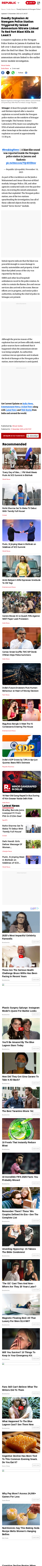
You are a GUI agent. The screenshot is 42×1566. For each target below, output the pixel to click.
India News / (11, 9)
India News (5, 68)
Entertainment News (9, 587)
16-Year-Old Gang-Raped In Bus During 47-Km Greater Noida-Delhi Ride (20, 797)
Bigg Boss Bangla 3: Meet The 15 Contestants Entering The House (17, 725)
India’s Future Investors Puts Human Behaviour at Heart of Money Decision (20, 689)
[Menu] (38, 2)
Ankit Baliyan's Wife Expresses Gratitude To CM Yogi (21, 582)
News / (3, 9)
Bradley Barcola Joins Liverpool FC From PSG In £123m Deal (13, 813)
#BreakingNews (10, 149)
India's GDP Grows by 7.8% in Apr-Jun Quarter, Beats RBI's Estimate (20, 761)
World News (6, 479)
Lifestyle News (7, 851)
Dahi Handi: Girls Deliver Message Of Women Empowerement (12, 846)
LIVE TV (32, 3)
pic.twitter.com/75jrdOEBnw (21, 162)
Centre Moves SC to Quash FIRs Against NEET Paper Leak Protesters (21, 617)
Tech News (5, 695)
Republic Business (8, 766)
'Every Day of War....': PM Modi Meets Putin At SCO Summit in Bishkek (19, 474)
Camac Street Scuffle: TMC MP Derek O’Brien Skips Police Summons (19, 653)
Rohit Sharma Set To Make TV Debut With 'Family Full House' (19, 510)
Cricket (4, 515)
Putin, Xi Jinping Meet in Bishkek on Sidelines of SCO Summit (19, 546)
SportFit (4, 820)
